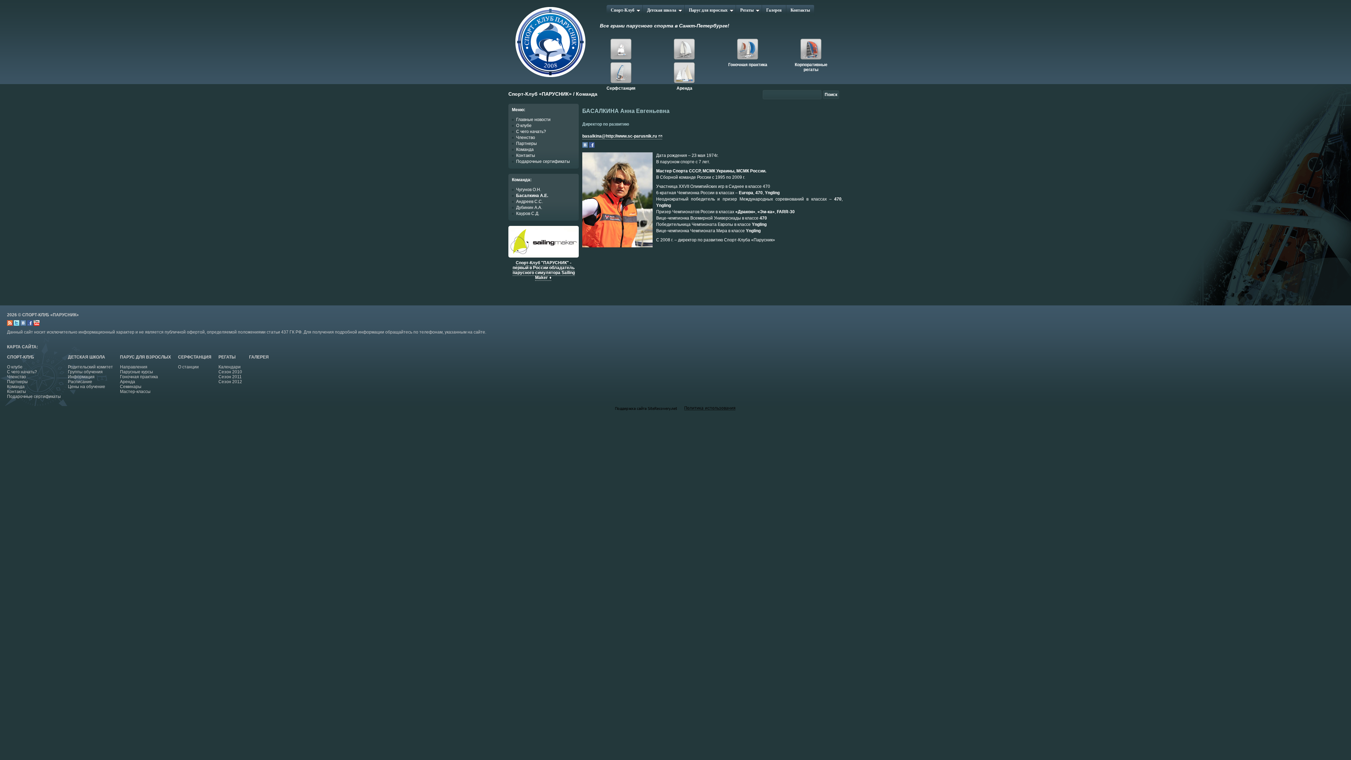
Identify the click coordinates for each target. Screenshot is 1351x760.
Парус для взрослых (708, 10)
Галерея (774, 10)
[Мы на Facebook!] (30, 324)
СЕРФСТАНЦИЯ (194, 357)
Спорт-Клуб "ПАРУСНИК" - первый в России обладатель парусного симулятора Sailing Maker (544, 270)
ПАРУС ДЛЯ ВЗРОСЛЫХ (145, 357)
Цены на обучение (86, 386)
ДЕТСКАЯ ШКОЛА (86, 357)
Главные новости (533, 119)
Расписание (80, 381)
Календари (229, 367)
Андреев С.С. (529, 201)
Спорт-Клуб (622, 10)
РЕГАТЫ (227, 357)
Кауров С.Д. (527, 213)
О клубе (524, 125)
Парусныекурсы (684, 50)
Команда (525, 149)
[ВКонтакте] (585, 146)
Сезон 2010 (230, 371)
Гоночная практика (748, 50)
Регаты (747, 10)
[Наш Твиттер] (16, 324)
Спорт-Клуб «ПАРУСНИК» (540, 94)
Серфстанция (621, 74)
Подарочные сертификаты (543, 161)
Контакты (800, 10)
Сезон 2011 (230, 376)
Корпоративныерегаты (811, 50)
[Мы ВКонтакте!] (23, 324)
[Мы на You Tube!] (36, 324)
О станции (188, 367)
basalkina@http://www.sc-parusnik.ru (619, 136)
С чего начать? (531, 131)
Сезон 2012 (230, 381)
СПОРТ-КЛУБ (20, 357)
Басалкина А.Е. (532, 195)
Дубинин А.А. (529, 207)
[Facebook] (592, 146)
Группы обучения (85, 371)
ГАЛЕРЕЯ (259, 357)
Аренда (684, 74)
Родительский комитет (90, 367)
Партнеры (526, 143)
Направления (133, 367)
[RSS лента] (10, 324)
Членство (525, 137)
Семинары (130, 386)
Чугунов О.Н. (528, 189)
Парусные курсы (136, 371)
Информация (81, 376)
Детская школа (661, 10)
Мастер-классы (135, 391)
